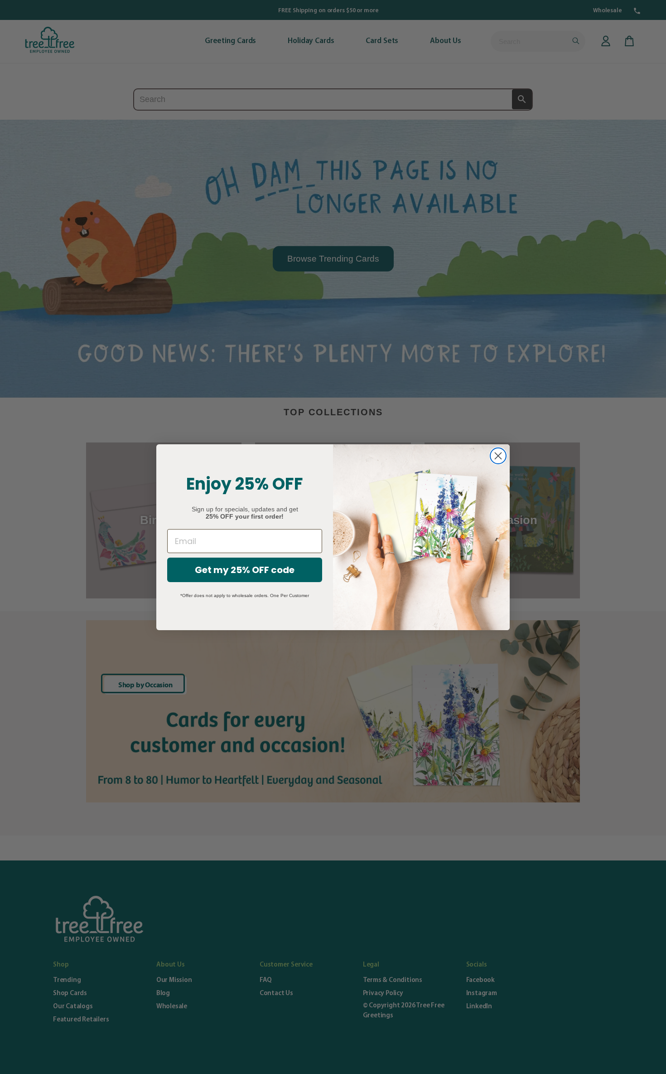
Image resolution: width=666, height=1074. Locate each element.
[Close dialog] (498, 456)
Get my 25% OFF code (244, 570)
